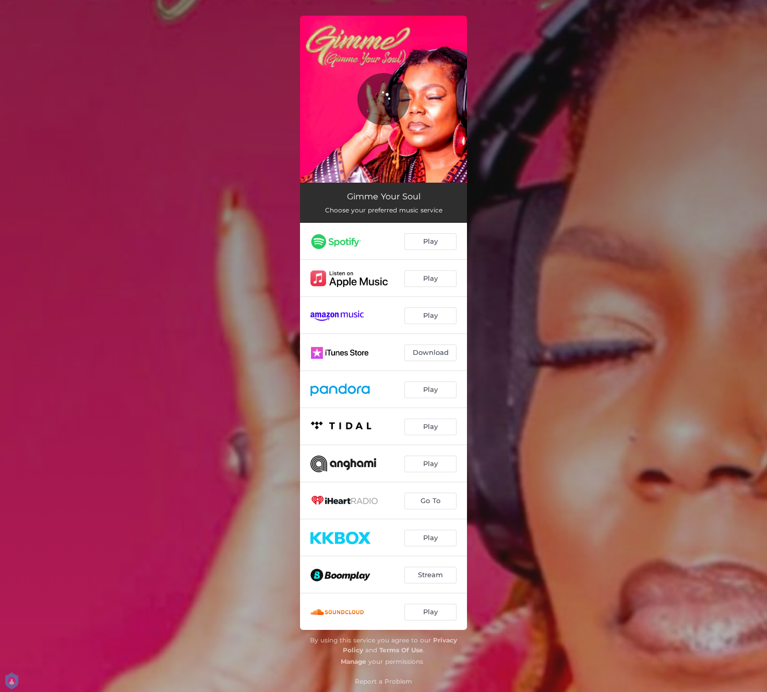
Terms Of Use (401, 650)
